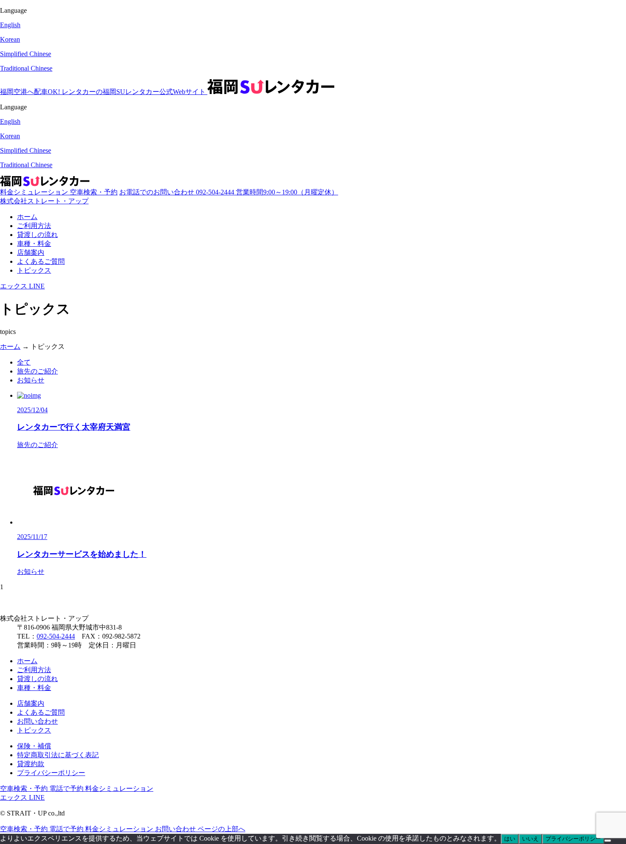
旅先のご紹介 (37, 371)
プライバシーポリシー (51, 772)
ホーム (27, 216)
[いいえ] (607, 840)
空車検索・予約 (94, 192)
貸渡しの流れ (37, 234)
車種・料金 (34, 243)
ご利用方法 (34, 225)
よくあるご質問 (41, 261)
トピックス (34, 270)
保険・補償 (34, 746)
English (10, 25)
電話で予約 (67, 788)
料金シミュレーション (35, 192)
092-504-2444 (56, 636)
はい (509, 838)
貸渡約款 (30, 763)
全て (24, 362)
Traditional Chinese (26, 68)
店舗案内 (30, 252)
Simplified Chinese (25, 53)
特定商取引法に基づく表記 (58, 754)
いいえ (530, 838)
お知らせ (30, 380)
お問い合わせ (37, 721)
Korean (10, 39)
